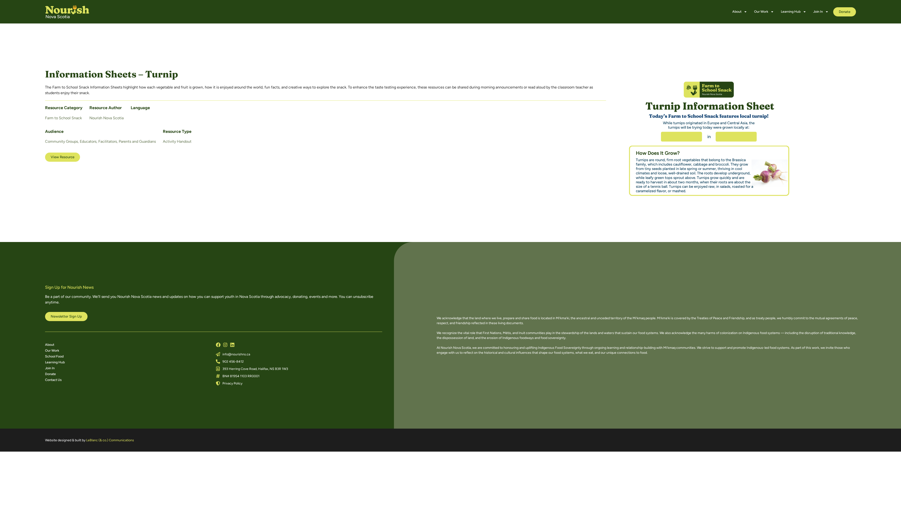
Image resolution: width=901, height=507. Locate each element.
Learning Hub (791, 12)
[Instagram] (225, 344)
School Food (54, 356)
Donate (50, 374)
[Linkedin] (232, 344)
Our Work (761, 12)
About (736, 12)
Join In (818, 12)
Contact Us (53, 380)
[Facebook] (218, 344)
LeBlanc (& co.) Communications (110, 440)
